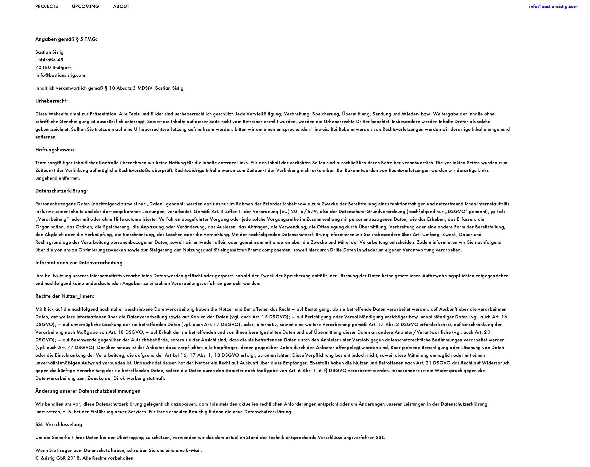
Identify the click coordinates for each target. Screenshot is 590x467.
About (121, 6)
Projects (46, 6)
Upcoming (85, 6)
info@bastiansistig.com (553, 6)
